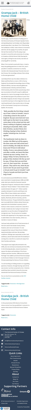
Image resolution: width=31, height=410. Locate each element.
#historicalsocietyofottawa (12, 350)
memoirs (13, 283)
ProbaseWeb (26, 407)
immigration (20, 283)
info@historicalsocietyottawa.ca (14, 340)
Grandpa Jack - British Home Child (15, 297)
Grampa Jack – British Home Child (14, 14)
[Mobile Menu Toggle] (2, 3)
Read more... (4, 286)
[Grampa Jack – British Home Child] (13, 27)
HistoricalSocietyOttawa (12, 347)
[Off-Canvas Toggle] (28, 3)
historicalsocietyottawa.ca (12, 344)
